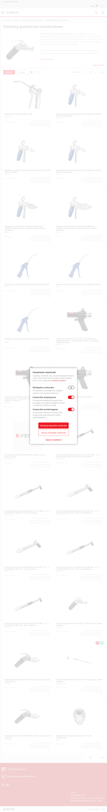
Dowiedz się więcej (59, 380)
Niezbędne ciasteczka (43, 387)
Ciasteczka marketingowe (45, 409)
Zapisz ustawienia (53, 440)
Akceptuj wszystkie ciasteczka (53, 425)
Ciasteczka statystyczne (44, 397)
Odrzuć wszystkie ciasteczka (53, 432)
